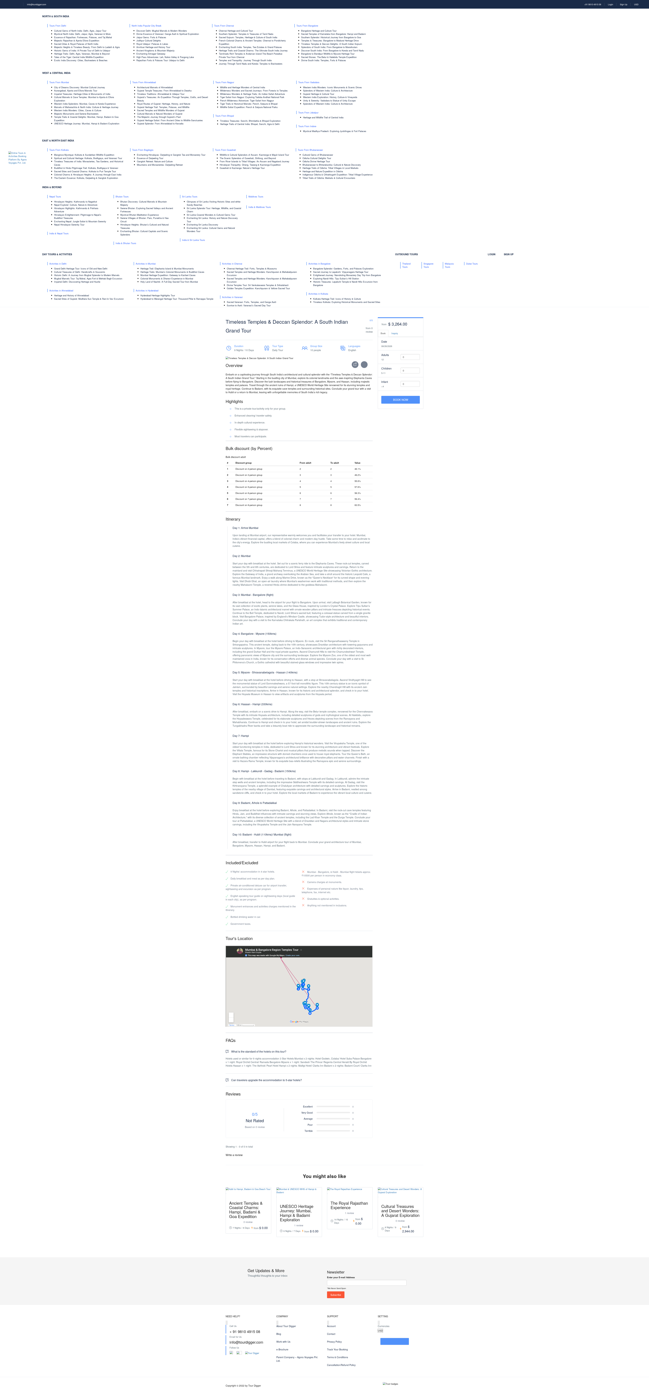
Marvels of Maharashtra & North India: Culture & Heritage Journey (86, 107)
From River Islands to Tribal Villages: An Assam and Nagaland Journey (254, 161)
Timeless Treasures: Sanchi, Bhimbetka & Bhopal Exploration (250, 120)
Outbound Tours (406, 254)
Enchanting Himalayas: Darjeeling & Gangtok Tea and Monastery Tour (171, 154)
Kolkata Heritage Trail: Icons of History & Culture (337, 298)
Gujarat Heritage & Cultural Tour (318, 94)
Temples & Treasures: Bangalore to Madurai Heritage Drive (330, 40)
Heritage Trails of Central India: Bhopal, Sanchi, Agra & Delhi (250, 124)
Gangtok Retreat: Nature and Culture (155, 161)
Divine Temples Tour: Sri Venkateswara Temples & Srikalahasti (258, 285)
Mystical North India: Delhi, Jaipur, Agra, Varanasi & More (82, 33)
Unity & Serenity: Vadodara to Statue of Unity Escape (329, 100)
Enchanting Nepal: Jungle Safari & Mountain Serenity (80, 221)
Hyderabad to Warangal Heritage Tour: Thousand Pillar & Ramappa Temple (176, 298)
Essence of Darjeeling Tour (150, 158)
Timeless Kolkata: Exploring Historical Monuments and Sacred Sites (346, 302)
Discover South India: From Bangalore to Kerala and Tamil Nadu (332, 50)
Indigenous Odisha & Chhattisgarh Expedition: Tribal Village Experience (337, 174)
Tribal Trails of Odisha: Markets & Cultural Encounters (329, 178)
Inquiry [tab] (394, 333)
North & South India (55, 16)
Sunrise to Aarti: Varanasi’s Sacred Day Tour (249, 305)
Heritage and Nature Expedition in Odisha (323, 171)
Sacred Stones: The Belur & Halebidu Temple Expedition (329, 57)
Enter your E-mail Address (341, 1277)
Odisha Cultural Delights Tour (317, 158)
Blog (278, 1334)
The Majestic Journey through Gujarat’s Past (159, 116)
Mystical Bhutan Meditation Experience (139, 214)
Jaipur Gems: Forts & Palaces (151, 37)
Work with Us (283, 1341)
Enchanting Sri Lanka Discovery (202, 224)
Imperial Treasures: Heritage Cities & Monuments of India (82, 94)
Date (384, 341)
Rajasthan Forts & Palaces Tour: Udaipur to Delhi (160, 60)
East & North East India (58, 140)
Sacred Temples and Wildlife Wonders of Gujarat (161, 110)
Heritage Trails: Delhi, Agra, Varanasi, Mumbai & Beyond (82, 53)
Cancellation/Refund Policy (341, 1365)
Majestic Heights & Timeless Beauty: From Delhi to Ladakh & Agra (87, 47)
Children (386, 368)
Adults (385, 355)
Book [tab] (383, 333)
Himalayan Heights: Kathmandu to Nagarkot (75, 201)
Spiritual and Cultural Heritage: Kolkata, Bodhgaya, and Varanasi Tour (88, 158)
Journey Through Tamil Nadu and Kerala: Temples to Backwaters (250, 63)
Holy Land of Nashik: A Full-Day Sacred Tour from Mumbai (169, 281)
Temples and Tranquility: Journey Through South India (245, 60)
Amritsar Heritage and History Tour (153, 47)
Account (331, 1326)
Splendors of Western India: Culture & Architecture (328, 90)
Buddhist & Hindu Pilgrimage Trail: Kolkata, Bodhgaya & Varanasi (86, 168)
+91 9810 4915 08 (592, 4)
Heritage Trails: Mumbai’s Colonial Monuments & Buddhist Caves (172, 271)
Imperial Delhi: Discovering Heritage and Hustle (77, 281)
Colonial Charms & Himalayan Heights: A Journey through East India (87, 174)
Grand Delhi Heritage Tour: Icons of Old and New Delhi (80, 268)
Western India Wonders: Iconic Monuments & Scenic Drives (332, 87)
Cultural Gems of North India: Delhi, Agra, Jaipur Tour (80, 30)
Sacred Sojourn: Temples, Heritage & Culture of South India (248, 37)
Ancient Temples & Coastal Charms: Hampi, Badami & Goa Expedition (246, 1209)
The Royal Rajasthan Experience (349, 1205)
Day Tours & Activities (57, 254)
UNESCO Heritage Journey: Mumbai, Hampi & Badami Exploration (86, 123)
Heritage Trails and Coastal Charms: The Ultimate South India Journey (253, 50)
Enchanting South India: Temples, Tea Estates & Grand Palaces (250, 47)
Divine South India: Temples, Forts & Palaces (323, 60)
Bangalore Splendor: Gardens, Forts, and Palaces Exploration (343, 268)
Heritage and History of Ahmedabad (71, 295)
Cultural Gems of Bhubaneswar (318, 154)
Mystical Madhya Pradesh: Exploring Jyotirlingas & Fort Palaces (334, 131)
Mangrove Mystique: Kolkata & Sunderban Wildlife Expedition (84, 154)
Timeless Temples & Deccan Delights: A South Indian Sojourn (331, 43)
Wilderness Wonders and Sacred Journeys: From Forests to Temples (254, 90)
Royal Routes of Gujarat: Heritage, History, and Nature (163, 103)
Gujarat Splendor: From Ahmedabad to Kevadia (160, 123)
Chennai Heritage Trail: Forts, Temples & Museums (252, 268)
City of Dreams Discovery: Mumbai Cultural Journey (79, 87)
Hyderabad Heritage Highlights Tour (157, 295)
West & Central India (56, 73)
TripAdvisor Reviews (394, 1341)
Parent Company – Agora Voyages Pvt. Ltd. (297, 1358)
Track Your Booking (337, 1349)
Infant (384, 382)
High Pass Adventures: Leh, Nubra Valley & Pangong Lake (165, 57)
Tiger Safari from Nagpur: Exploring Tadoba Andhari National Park (252, 97)
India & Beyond (52, 187)
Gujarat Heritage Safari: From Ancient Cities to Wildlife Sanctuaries (170, 120)
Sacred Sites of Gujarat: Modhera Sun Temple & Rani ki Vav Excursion (89, 298)
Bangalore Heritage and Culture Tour (318, 30)
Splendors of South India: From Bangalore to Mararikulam (329, 47)
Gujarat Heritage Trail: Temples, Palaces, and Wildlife (163, 107)
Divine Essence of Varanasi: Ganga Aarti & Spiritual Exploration (167, 33)
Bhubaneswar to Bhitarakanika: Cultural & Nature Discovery (332, 164)
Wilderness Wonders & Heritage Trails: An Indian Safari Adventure (252, 94)
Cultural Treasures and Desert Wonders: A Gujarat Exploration (400, 1210)
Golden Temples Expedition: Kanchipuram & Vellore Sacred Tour (258, 288)
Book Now (400, 400)
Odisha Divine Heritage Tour (316, 161)
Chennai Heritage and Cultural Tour (236, 30)
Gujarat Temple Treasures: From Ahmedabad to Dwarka (164, 90)
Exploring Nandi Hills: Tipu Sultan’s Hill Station (336, 278)
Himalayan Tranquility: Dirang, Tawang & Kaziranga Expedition (250, 164)
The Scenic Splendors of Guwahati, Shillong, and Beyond (248, 158)
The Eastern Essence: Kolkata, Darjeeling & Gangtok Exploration (86, 178)
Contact (331, 1334)
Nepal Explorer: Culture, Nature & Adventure (75, 204)
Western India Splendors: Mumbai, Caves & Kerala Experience (85, 103)
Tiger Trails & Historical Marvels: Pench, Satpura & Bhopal (249, 103)
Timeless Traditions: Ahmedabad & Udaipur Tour (160, 94)
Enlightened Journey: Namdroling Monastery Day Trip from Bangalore (347, 275)
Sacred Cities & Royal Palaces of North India (76, 43)
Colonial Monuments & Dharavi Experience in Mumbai (166, 278)
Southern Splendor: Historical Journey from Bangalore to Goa (331, 37)
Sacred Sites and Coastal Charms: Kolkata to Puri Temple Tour (85, 171)
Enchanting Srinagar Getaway (150, 53)
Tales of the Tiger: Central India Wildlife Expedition (79, 57)
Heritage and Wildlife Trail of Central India (323, 117)
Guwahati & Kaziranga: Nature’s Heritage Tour (242, 168)
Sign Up (623, 4)
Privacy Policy (334, 1341)
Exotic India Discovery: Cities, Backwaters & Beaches (80, 60)
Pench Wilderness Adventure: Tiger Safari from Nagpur (247, 100)
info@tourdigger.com (36, 4)
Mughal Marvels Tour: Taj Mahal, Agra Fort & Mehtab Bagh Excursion (88, 278)
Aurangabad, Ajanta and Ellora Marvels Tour (75, 90)
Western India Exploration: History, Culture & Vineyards (330, 97)
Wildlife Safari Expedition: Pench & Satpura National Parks (249, 107)
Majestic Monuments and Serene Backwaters (76, 113)
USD (636, 4)
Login (610, 4)
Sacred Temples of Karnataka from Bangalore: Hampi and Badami (333, 33)
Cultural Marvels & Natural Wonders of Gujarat (159, 113)
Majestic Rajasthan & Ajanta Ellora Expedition (76, 40)
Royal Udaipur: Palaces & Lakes (152, 43)
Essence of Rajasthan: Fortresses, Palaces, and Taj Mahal (83, 37)
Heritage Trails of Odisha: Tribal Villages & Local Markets (330, 168)
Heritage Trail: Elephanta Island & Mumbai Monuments (167, 268)
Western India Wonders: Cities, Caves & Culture (77, 110)
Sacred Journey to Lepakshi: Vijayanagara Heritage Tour (340, 271)
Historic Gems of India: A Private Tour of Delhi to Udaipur (82, 50)
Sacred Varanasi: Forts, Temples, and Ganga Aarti (251, 302)
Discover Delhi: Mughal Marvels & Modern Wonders (161, 30)
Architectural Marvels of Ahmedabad (155, 87)
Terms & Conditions (337, 1357)
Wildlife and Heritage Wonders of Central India (242, 87)
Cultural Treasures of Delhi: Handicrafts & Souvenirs (79, 271)
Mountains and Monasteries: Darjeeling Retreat (160, 164)
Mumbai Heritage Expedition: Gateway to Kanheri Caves (168, 275)
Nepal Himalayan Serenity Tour (69, 224)
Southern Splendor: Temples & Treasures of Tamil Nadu (246, 33)
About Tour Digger (286, 1326)
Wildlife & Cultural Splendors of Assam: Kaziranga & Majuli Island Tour (254, 154)
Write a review (234, 1155)
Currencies (383, 1326)
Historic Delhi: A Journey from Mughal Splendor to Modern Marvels (86, 275)
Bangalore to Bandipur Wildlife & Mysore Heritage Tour (327, 53)
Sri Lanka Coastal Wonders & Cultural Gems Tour (211, 214)
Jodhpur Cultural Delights (148, 40)
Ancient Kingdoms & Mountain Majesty (155, 50)
